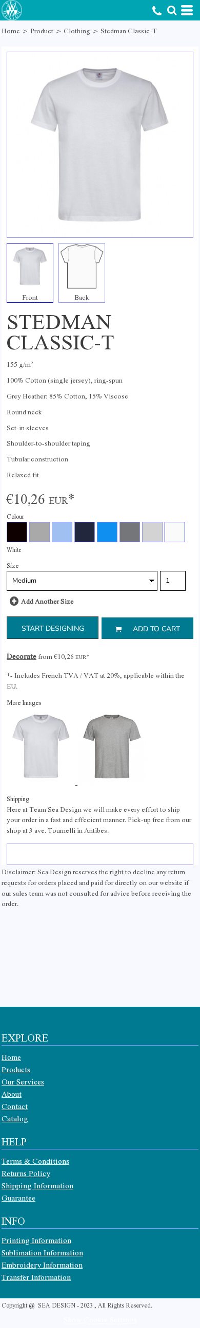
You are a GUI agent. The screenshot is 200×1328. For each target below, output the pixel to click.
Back (81, 297)
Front (30, 297)
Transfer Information (36, 1277)
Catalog (15, 1118)
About (12, 1094)
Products (16, 1069)
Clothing (77, 30)
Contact (15, 1106)
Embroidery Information (42, 1264)
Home (11, 30)
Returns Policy (26, 1173)
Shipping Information (37, 1185)
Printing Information (36, 1240)
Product (41, 30)
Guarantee (18, 1197)
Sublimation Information (42, 1252)
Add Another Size (47, 600)
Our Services (23, 1081)
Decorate (21, 656)
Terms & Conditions (35, 1161)
